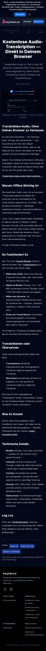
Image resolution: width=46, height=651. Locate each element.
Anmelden (20, 14)
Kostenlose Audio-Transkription (32, 608)
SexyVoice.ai (9, 573)
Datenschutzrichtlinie (33, 628)
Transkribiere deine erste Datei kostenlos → (22, 176)
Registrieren (38, 21)
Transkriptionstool (20, 522)
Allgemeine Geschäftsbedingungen (34, 633)
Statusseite (7, 628)
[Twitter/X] (5, 589)
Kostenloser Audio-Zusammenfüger (32, 615)
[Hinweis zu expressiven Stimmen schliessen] (29, 14)
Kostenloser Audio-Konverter (32, 601)
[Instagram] (11, 589)
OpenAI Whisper (24, 261)
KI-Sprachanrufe (9, 600)
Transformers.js (30, 264)
